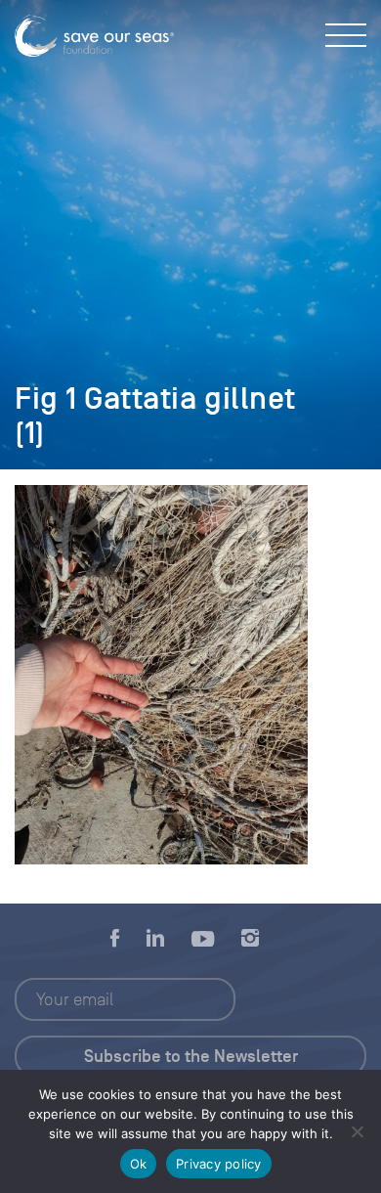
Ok (139, 1163)
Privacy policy (219, 1163)
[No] (356, 1131)
